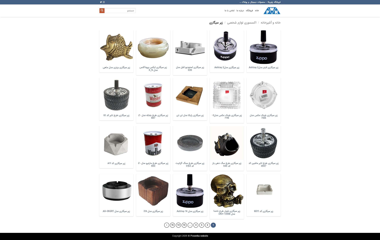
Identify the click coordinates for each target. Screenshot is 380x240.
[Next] (166, 225)
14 (178, 225)
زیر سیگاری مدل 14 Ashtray (190, 211)
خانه (257, 10)
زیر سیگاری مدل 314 (153, 211)
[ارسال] (101, 10)
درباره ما (240, 10)
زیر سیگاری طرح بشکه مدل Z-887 (153, 117)
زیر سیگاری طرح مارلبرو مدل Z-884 (153, 164)
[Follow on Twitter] (101, 2)
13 (184, 225)
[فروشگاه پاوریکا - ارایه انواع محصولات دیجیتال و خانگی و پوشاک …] (272, 10)
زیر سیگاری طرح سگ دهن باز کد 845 (226, 164)
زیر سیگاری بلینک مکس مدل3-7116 (227, 117)
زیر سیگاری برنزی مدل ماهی (116, 67)
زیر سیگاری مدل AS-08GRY (116, 211)
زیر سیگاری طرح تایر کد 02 (116, 115)
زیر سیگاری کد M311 (263, 211)
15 (172, 225)
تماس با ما (229, 10)
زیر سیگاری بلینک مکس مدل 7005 (264, 117)
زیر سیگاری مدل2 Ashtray (226, 67)
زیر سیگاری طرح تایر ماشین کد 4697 (264, 164)
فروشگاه (249, 10)
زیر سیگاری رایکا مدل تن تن (190, 115)
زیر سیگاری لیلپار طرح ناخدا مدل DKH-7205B (226, 212)
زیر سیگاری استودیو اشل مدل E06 (190, 69)
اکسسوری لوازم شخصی (241, 22)
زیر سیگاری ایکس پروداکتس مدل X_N (153, 69)
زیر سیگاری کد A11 (116, 163)
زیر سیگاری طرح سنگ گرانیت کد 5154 (190, 164)
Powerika (195, 236)
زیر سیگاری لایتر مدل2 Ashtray (263, 67)
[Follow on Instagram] (104, 2)
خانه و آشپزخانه (271, 22)
